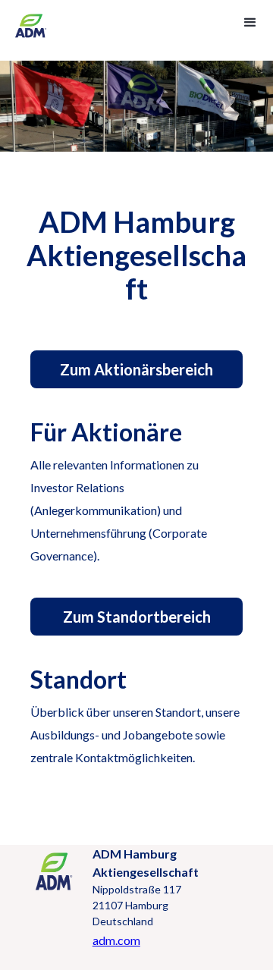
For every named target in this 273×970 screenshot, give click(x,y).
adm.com (116, 940)
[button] (249, 21)
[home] (33, 30)
